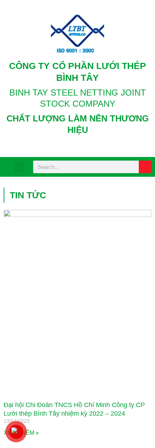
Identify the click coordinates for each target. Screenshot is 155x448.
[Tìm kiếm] (145, 167)
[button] (18, 167)
